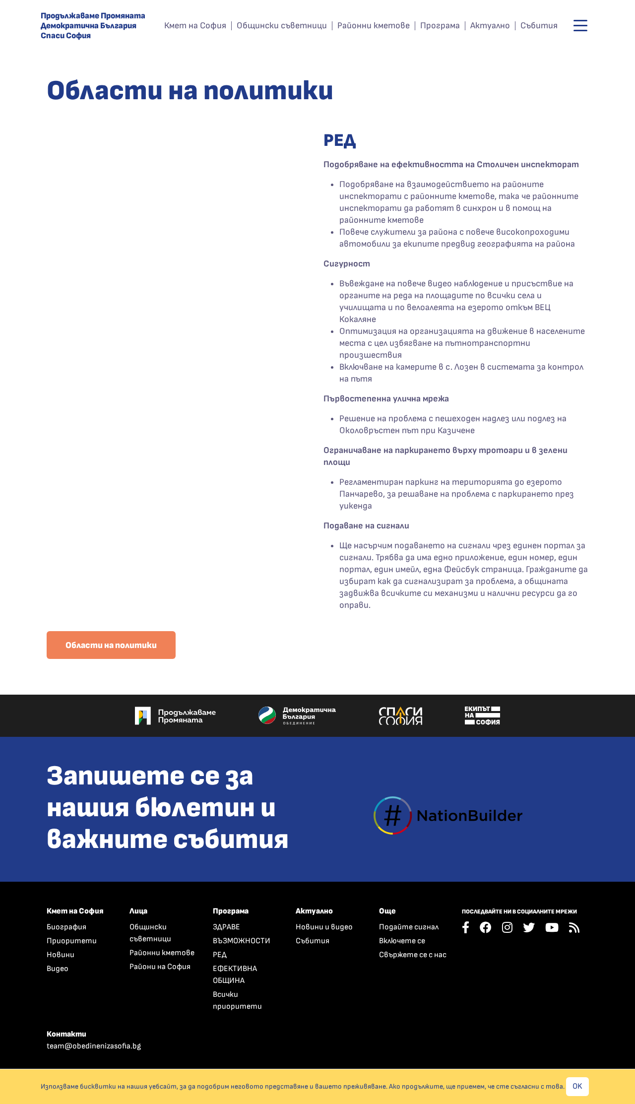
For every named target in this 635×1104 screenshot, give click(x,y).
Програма (440, 25)
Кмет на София (195, 25)
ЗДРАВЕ (226, 927)
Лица (138, 911)
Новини (60, 955)
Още (387, 911)
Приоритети (72, 941)
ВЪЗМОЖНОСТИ (241, 941)
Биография (66, 927)
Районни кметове (373, 25)
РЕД (220, 955)
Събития (539, 25)
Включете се (402, 941)
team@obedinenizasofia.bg (94, 1046)
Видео (57, 969)
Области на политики (111, 645)
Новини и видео (324, 927)
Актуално (490, 25)
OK (577, 1086)
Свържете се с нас (412, 955)
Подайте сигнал (409, 927)
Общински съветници (282, 25)
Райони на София (159, 967)
